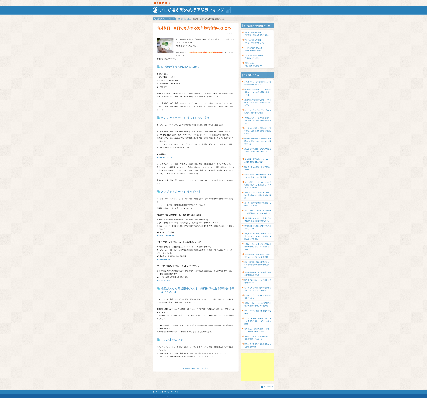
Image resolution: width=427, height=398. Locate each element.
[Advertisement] (257, 367)
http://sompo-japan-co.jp (165, 235)
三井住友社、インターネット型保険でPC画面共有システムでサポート (257, 212)
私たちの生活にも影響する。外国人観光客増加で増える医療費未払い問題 (257, 195)
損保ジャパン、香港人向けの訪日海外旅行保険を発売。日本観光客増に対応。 (257, 246)
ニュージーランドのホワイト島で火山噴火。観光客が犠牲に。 (257, 111)
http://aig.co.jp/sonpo (164, 157)
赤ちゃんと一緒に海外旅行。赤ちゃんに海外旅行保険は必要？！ (257, 330)
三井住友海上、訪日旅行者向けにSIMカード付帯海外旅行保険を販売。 (256, 264)
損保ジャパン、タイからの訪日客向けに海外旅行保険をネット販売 (257, 304)
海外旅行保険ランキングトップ (164, 19)
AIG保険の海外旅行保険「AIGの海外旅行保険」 (253, 49)
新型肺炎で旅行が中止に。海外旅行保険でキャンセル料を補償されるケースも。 (257, 92)
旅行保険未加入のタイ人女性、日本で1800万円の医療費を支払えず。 (257, 219)
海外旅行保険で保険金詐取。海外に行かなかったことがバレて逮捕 (257, 255)
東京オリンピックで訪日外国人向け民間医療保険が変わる (257, 83)
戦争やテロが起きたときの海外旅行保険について (257, 281)
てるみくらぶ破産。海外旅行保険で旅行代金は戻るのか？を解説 (257, 289)
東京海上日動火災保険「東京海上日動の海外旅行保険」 (256, 33)
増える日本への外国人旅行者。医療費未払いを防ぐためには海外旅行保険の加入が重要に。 (257, 236)
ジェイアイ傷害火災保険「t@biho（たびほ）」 (253, 57)
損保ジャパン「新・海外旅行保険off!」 (253, 64)
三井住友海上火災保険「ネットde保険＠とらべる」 (255, 41)
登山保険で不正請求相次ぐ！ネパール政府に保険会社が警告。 (257, 160)
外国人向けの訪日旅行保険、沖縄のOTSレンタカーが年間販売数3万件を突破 (257, 102)
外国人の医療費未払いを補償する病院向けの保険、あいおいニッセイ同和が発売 (257, 141)
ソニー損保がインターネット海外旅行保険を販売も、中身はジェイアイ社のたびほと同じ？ (257, 184)
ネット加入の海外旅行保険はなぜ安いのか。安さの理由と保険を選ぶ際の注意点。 (257, 130)
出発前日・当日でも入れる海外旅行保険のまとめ (257, 296)
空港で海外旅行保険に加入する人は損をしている (257, 227)
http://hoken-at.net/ (163, 259)
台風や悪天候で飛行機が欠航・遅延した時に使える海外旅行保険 (257, 176)
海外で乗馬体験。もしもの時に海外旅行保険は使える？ (257, 273)
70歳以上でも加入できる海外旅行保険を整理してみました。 (257, 337)
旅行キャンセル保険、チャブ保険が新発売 (257, 168)
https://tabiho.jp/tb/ (163, 280)
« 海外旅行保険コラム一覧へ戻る (195, 368)
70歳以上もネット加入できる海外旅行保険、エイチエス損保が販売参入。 (257, 120)
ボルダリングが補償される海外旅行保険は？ (257, 312)
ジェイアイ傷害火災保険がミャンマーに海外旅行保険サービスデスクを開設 (257, 321)
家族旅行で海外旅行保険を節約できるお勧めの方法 (257, 345)
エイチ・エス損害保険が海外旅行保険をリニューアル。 (257, 204)
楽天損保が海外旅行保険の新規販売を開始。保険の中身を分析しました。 (257, 151)
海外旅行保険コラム (184, 19)
